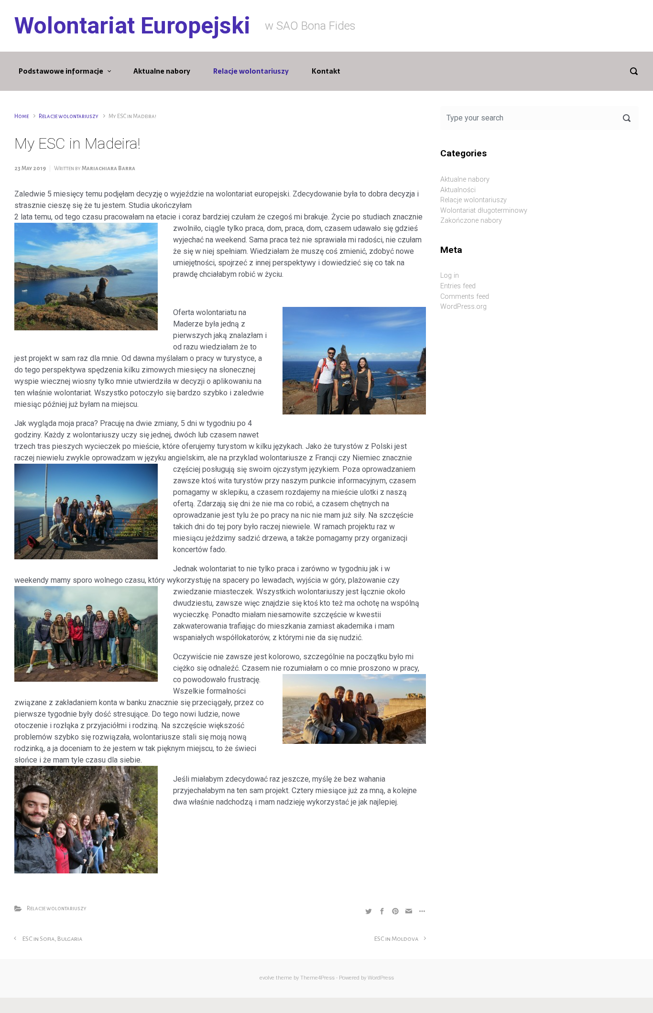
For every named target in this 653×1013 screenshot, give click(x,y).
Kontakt (326, 71)
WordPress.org (463, 307)
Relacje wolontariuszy (251, 71)
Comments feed (464, 297)
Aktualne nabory (161, 71)
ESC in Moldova (396, 938)
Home (21, 116)
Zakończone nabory (471, 221)
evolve (267, 978)
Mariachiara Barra (108, 168)
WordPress (381, 978)
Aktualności (458, 190)
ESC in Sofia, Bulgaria (52, 938)
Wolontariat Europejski (132, 25)
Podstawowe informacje (61, 71)
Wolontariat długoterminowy (483, 211)
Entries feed (458, 286)
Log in (449, 276)
